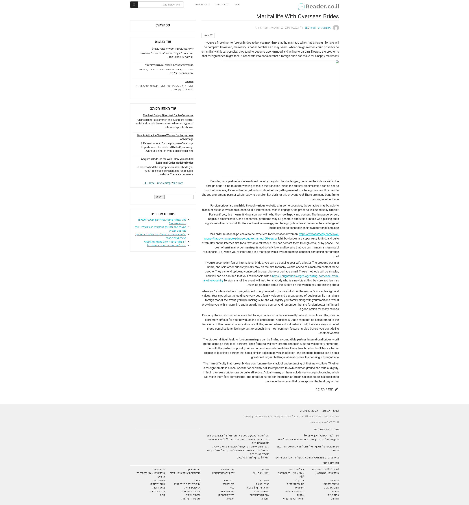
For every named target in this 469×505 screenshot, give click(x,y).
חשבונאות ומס (331, 488)
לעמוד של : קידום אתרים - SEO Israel (163, 183)
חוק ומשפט (228, 484)
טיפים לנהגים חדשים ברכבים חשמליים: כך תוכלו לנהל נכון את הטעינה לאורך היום (238, 452)
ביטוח (197, 480)
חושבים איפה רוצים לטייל (187, 484)
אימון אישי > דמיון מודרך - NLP (290, 475)
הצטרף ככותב (222, 4)
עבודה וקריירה (157, 491)
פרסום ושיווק (193, 495)
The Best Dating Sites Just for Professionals (168, 115)
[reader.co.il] (318, 4)
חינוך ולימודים (157, 484)
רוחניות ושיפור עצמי (293, 499)
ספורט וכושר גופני (190, 491)
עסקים (300, 495)
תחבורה (265, 499)
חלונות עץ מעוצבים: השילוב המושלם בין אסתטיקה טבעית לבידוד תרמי (160, 236)
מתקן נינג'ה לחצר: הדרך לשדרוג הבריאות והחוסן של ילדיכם (308, 439)
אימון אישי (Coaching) (327, 473)
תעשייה (230, 499)
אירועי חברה (263, 480)
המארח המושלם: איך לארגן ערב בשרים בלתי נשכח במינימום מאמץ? (160, 229)
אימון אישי (159, 469)
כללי (232, 488)
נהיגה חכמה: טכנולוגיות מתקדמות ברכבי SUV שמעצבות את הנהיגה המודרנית (238, 441)
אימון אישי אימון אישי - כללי (185, 473)
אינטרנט (334, 480)
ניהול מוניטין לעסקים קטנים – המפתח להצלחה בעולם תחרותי (237, 436)
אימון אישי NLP (261, 473)
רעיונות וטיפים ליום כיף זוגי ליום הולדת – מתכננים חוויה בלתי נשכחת (307, 448)
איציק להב (298, 480)
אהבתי (207, 35)
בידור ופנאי (228, 480)
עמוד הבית (333, 495)
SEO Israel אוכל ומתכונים (325, 469)
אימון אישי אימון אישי (223, 473)
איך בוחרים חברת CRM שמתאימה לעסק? (165, 242)
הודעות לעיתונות (295, 484)
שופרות (189, 81)
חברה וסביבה (262, 484)
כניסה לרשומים (202, 4)
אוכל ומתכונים (296, 469)
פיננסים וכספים (226, 495)
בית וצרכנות (159, 480)
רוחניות (335, 499)
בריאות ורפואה (331, 484)
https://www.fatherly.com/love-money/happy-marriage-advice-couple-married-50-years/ (271, 236)
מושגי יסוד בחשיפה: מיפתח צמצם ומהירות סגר (169, 65)
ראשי (237, 4)
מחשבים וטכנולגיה (294, 491)
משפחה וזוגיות (261, 491)
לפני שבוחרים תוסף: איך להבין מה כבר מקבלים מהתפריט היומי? (162, 221)
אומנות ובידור (227, 469)
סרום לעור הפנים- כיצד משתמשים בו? (166, 245)
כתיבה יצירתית (192, 488)
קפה (162, 495)
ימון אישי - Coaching (258, 488)
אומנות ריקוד (193, 469)
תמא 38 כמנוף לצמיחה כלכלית (253, 458)
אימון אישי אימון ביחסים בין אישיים (150, 475)
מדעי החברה (158, 488)
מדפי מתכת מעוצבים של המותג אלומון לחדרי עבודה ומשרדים (307, 458)
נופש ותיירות (227, 491)
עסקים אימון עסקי (259, 495)
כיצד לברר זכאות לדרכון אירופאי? (321, 436)
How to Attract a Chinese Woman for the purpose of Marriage (165, 137)
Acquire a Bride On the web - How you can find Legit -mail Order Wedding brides (167, 161)
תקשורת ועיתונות (191, 499)
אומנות (265, 469)
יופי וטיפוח (298, 488)
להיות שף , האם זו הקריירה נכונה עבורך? (172, 49)
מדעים (335, 491)
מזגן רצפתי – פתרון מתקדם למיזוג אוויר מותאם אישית (241, 447)
